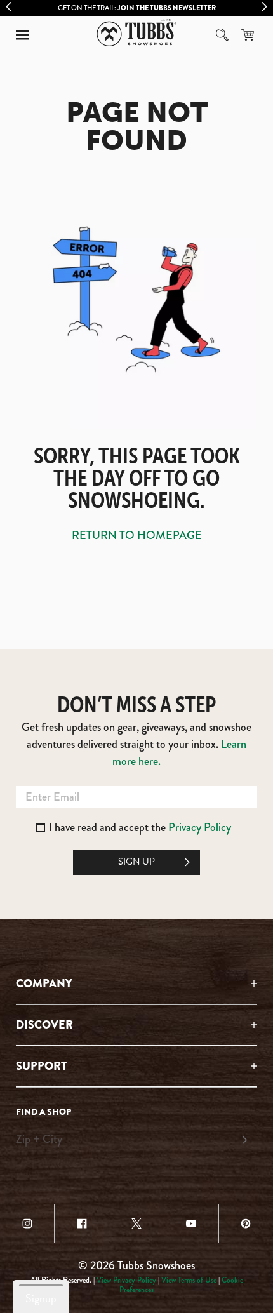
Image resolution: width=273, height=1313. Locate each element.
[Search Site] (222, 35)
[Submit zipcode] (244, 1140)
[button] (22, 35)
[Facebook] (82, 1223)
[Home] (136, 33)
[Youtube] (191, 1223)
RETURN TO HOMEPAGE (137, 535)
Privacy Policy (199, 827)
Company (44, 983)
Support (41, 1066)
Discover (44, 1024)
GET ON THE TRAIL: (137, 8)
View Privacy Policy (126, 1280)
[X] (136, 1223)
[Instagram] (27, 1223)
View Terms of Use (188, 1280)
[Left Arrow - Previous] (8, 7)
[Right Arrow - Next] (264, 7)
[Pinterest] (246, 1223)
